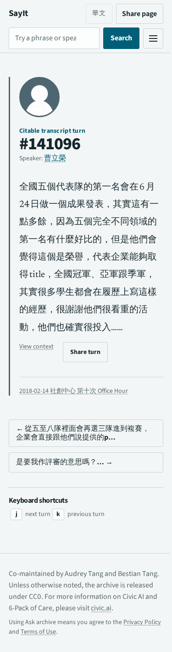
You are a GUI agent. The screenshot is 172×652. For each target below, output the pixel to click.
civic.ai (137, 625)
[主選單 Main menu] (146, 38)
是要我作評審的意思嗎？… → (64, 480)
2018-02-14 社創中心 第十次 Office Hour (73, 408)
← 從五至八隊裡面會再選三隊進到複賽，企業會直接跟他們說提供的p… (75, 450)
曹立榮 (55, 158)
